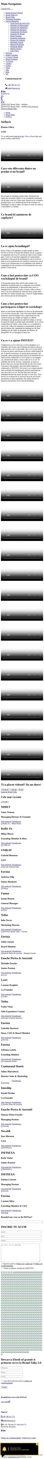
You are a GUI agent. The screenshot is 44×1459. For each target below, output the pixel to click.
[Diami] (7, 1284)
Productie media (16, 47)
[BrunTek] (30, 1282)
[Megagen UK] (28, 1284)
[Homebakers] (15, 1277)
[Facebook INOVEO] (1, 92)
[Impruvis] (41, 1277)
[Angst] (39, 1282)
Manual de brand (17, 45)
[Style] (22, 1279)
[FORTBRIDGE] (36, 1275)
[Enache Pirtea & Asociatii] (2, 1275)
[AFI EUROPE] (7, 1275)
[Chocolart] (2, 1279)
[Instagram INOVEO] (3, 92)
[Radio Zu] (11, 1272)
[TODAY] (34, 1275)
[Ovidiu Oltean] (4, 1284)
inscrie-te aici (19, 136)
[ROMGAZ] (13, 1275)
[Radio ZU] (15, 1284)
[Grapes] (24, 1277)
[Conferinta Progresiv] (41, 1275)
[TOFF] (11, 1277)
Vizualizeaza (16, 821)
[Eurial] (30, 1279)
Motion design (15, 49)
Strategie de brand (17, 34)
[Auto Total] (34, 1272)
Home (8, 113)
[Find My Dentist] (23, 1272)
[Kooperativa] (9, 1282)
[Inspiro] (32, 1275)
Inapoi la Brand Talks (9, 109)
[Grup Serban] (22, 1275)
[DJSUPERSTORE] (39, 1284)
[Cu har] (21, 1284)
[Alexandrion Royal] (19, 1275)
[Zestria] (34, 1284)
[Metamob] (37, 1279)
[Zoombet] (22, 1284)
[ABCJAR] (7, 1277)
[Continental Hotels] (30, 1272)
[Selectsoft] (38, 1272)
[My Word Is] (11, 1275)
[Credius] (39, 1279)
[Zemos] (19, 1277)
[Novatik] (19, 1284)
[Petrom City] (32, 1284)
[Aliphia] (11, 1282)
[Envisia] (17, 1275)
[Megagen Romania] (4, 1279)
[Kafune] (37, 1284)
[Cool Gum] (26, 1282)
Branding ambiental (17, 38)
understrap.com (13, 1457)
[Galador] (36, 1279)
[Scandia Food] (28, 1279)
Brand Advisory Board (14, 13)
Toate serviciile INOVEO (20, 23)
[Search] (2, 100)
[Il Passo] (24, 1282)
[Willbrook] (36, 1284)
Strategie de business (18, 30)
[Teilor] (9, 1275)
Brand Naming (15, 36)
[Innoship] (13, 1277)
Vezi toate (4, 1213)
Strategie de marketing (19, 28)
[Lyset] (15, 1275)
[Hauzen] (37, 1275)
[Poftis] (2, 1284)
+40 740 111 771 (13, 85)
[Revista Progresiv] (2, 1287)
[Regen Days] (25, 1272)
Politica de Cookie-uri (24, 1264)
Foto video (14, 51)
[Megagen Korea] (26, 1277)
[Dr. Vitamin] (19, 1282)
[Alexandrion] (13, 1284)
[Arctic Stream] (21, 1275)
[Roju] (4, 1282)
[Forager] (24, 1275)
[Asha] (36, 1282)
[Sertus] (34, 1282)
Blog (7, 72)
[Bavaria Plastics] (30, 1275)
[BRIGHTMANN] (42, 1272)
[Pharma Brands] (2, 1282)
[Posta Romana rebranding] (19, 1272)
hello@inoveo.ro (13, 88)
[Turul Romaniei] (22, 1282)
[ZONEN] (9, 1277)
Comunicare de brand (18, 32)
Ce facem (9, 61)
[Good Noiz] (6, 1275)
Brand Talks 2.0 (11, 15)
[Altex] (14, 1272)
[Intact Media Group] (15, 1282)
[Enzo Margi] (39, 1277)
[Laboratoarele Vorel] (19, 1279)
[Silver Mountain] (17, 1284)
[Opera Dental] (37, 1277)
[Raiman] (28, 1277)
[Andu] (28, 1282)
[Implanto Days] (27, 1272)
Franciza (9, 53)
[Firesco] (30, 1277)
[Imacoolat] (32, 1279)
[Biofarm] (4, 1272)
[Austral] (32, 1282)
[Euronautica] (21, 1279)
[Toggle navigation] (12, 9)
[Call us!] (1, 98)
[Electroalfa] (6, 1279)
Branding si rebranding (19, 26)
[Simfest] (26, 1284)
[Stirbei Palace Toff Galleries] (29, 1272)
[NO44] (17, 1277)
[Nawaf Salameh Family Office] (32, 1272)
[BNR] (9, 1272)
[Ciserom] (6, 1284)
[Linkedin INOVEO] (4, 92)
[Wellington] (9, 1279)
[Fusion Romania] (40, 1272)
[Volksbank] (7, 1282)
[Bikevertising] (11, 1279)
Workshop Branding (13, 19)
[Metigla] (32, 1277)
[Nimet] (6, 1277)
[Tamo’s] (41, 1284)
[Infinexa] (15, 1272)
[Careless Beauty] (21, 1282)
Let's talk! (4, 1402)
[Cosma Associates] (7, 1279)
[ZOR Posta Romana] (17, 1272)
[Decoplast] (28, 1275)
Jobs (7, 70)
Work (8, 68)
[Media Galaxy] (17, 1279)
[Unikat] (36, 1272)
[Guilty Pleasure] (34, 1279)
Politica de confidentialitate (11, 1438)
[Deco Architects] (15, 1279)
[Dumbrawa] (2, 1277)
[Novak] (34, 1277)
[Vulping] (41, 1279)
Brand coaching (12, 55)
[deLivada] (13, 1282)
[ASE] (2, 1272)
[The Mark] (30, 1284)
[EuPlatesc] (4, 1275)
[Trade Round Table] (26, 1279)
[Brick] (26, 1275)
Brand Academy (12, 59)
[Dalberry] (6, 1282)
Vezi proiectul (33, 107)
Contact (8, 64)
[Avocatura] (17, 1282)
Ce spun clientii (12, 57)
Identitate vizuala (16, 42)
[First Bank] (7, 1272)
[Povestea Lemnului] (9, 1284)
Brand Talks (10, 17)
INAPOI (5, 94)
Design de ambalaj (17, 40)
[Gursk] (21, 1272)
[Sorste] (24, 1279)
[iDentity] (13, 1279)
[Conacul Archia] (41, 1282)
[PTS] (4, 1277)
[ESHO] (39, 1275)
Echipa (8, 66)
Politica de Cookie (29, 1438)
